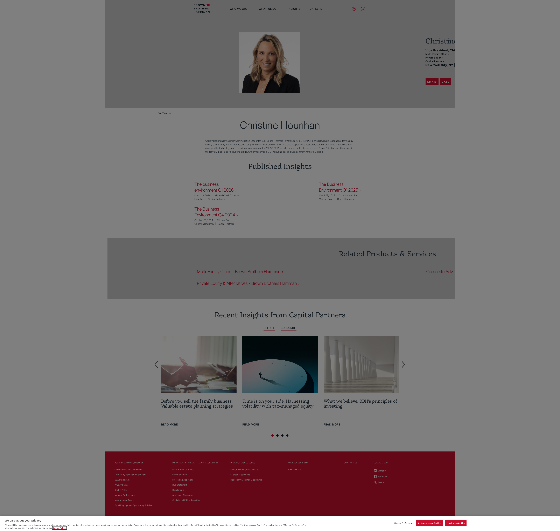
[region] (280, 523)
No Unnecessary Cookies (429, 523)
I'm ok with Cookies (456, 523)
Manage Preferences (403, 523)
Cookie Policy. (59, 528)
